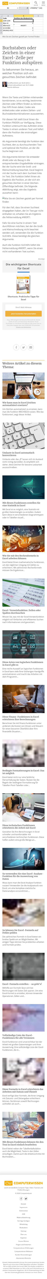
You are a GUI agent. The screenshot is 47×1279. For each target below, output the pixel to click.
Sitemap (23, 1226)
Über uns (23, 1229)
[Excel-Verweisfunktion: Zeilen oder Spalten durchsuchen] (23, 592)
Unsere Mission (23, 1236)
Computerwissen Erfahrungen (23, 1243)
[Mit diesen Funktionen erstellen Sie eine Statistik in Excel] (23, 487)
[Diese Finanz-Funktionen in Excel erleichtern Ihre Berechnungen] (23, 698)
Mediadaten (24, 1223)
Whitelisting (23, 1219)
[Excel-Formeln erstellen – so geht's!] (23, 963)
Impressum (23, 1202)
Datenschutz (23, 1206)
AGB (23, 1209)
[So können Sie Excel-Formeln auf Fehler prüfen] (23, 911)
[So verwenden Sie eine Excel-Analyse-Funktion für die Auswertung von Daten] (23, 857)
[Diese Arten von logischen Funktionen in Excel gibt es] (23, 644)
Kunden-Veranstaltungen (23, 1250)
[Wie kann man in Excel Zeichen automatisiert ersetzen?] (23, 385)
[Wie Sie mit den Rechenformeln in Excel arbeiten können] (23, 538)
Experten (23, 1233)
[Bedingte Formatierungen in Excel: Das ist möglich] (23, 752)
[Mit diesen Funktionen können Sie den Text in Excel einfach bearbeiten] (23, 1119)
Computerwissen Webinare (23, 1246)
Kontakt (23, 1199)
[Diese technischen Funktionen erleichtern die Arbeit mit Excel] (23, 806)
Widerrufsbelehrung (23, 1212)
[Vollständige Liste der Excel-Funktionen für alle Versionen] (23, 1014)
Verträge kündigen (23, 1216)
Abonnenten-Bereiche (23, 1253)
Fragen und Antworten (23, 1239)
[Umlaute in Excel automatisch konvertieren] (23, 435)
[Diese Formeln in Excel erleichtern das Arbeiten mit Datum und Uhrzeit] (23, 1067)
